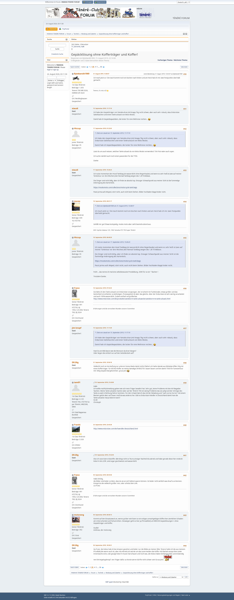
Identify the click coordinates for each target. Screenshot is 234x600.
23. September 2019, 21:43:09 (104, 382)
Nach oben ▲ (186, 595)
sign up (55, 70)
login (49, 70)
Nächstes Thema (180, 60)
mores (77, 201)
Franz (77, 288)
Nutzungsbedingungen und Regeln (169, 595)
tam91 (77, 382)
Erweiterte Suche (57, 54)
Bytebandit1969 (81, 73)
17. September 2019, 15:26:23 (102, 170)
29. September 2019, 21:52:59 (104, 455)
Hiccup (77, 128)
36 (101, 67)
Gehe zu (155, 577)
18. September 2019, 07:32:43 (102, 288)
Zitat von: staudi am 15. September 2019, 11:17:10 (113, 133)
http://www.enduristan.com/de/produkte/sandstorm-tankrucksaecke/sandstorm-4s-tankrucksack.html (131, 299)
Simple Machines (60, 595)
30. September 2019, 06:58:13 (102, 515)
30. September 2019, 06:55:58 (102, 475)
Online (73, 39)
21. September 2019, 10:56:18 (102, 362)
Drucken (184, 67)
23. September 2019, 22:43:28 (102, 425)
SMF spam (109, 582)
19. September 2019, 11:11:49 (102, 328)
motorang (79, 514)
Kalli (82, 46)
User (48, 60)
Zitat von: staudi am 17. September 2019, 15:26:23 (113, 242)
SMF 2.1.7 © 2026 (49, 595)
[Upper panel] (186, 33)
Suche (49, 39)
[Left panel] (184, 33)
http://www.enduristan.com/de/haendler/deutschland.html (115, 428)
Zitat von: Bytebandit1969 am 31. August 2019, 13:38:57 (115, 206)
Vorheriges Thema (165, 60)
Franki (77, 424)
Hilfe (154, 595)
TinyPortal (148, 595)
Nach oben (74, 567)
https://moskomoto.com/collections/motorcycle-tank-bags (115, 187)
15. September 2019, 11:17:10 (102, 108)
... (99, 67)
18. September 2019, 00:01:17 (102, 201)
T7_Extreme (75, 46)
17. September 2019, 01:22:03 (102, 128)
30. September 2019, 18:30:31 (102, 545)
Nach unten (75, 67)
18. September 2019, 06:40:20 (102, 237)
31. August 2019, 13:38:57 (101, 74)
